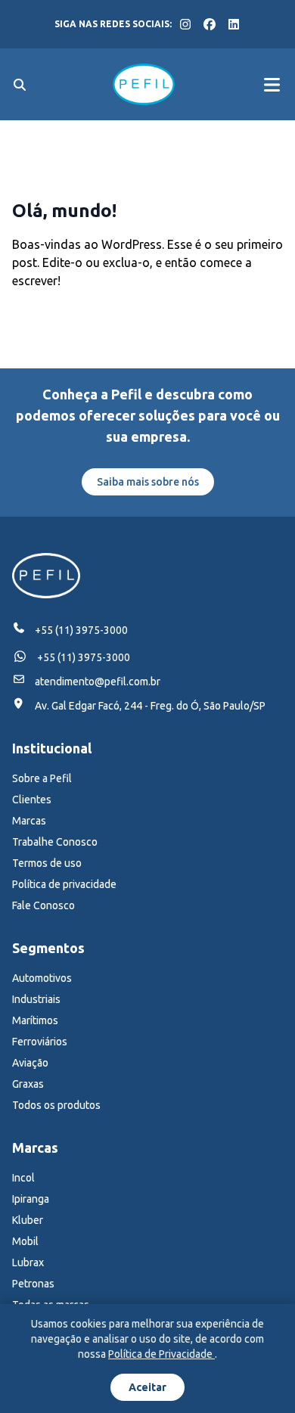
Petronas (33, 1284)
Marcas (29, 821)
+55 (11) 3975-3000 (81, 630)
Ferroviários (39, 1042)
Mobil (25, 1241)
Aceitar (147, 1387)
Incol (23, 1178)
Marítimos (35, 1020)
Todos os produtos (56, 1105)
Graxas (28, 1084)
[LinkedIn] (233, 24)
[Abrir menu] (271, 85)
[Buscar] (19, 85)
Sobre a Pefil (42, 778)
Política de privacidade (64, 884)
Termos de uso (47, 863)
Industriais (36, 999)
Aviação (30, 1063)
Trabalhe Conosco (55, 842)
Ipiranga (30, 1199)
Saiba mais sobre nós (148, 482)
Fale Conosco (43, 905)
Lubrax (28, 1262)
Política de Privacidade (161, 1354)
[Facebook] (209, 24)
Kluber (27, 1220)
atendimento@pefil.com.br (97, 681)
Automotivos (42, 978)
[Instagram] (185, 24)
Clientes (31, 799)
